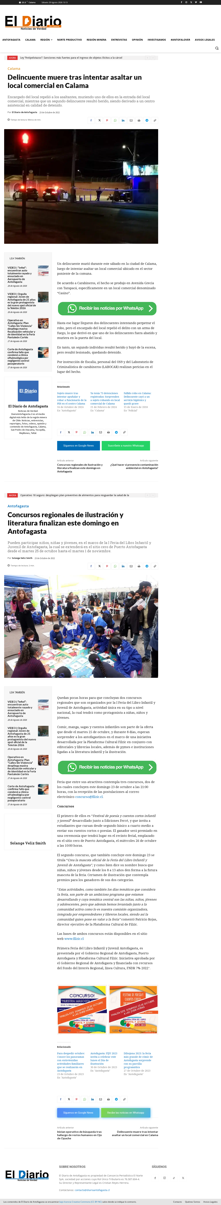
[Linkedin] (122, 120)
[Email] (130, 120)
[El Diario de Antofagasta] (28, 391)
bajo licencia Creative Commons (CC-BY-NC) (80, 1201)
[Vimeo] (196, 2)
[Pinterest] (107, 120)
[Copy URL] (154, 120)
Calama (14, 68)
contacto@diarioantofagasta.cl (92, 1190)
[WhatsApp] (115, 120)
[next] (153, 58)
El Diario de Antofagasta (24, 112)
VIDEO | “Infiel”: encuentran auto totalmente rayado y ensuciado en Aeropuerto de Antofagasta (20, 274)
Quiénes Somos (192, 1201)
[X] (191, 2)
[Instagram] (186, 2)
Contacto (177, 1201)
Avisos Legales (210, 1201)
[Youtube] (201, 2)
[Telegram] (146, 120)
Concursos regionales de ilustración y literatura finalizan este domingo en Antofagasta (80, 468)
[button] (217, 48)
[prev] (147, 58)
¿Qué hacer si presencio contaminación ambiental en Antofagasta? (134, 466)
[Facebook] (182, 2)
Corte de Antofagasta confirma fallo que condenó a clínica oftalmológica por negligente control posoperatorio (20, 356)
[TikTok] (173, 1178)
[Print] (138, 120)
